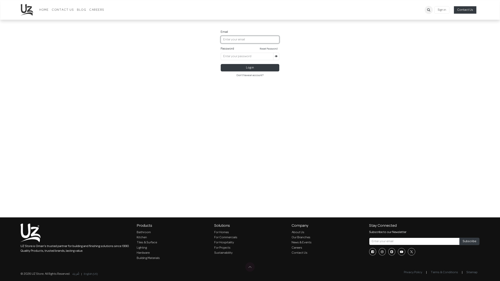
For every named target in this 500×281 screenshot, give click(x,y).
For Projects (222, 247)
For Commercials (225, 237)
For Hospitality (224, 242)
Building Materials (148, 258)
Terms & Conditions (444, 272)
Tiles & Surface (147, 242)
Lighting (142, 247)
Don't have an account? (250, 75)
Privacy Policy (413, 272)
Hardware (143, 252)
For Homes (221, 232)
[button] (429, 10)
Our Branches (301, 237)
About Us (298, 232)
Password (227, 48)
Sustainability (223, 252)
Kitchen (142, 237)
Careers (297, 247)
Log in (250, 67)
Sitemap (472, 272)
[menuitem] (44, 10)
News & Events (302, 242)
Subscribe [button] (469, 241)
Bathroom (144, 232)
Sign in (442, 9)
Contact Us (465, 9)
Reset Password (269, 49)
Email (224, 32)
